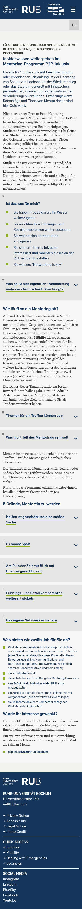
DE (74, 25)
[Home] (22, 9)
